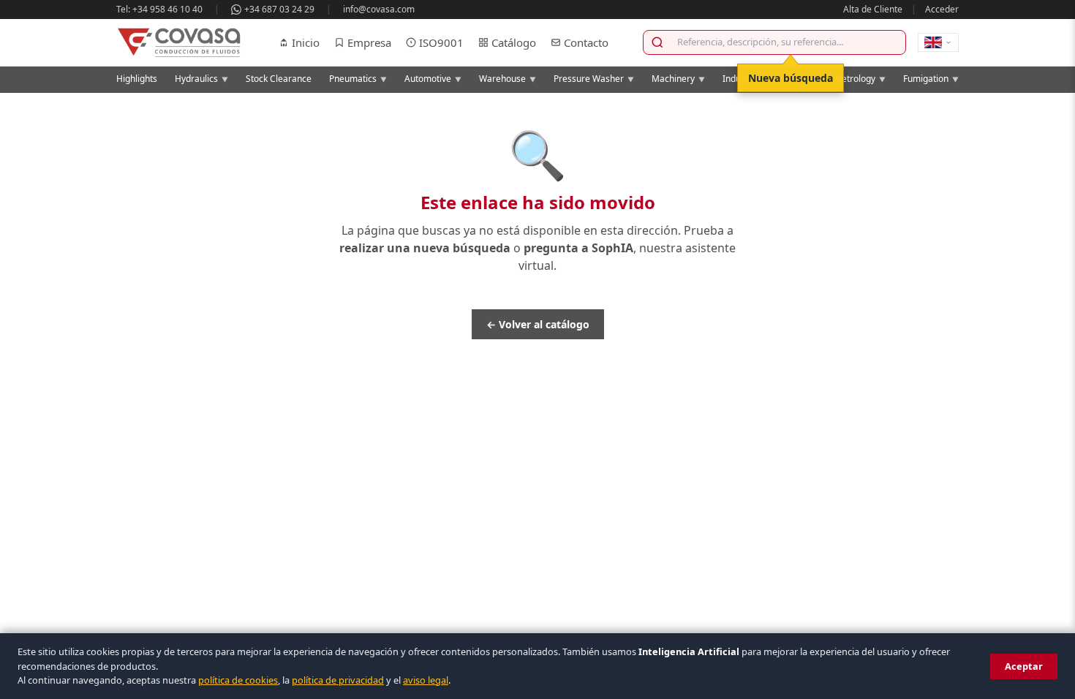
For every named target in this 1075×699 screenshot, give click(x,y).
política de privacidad (338, 680)
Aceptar (1024, 666)
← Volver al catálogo (537, 324)
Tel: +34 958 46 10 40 (159, 9)
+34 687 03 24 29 (279, 9)
